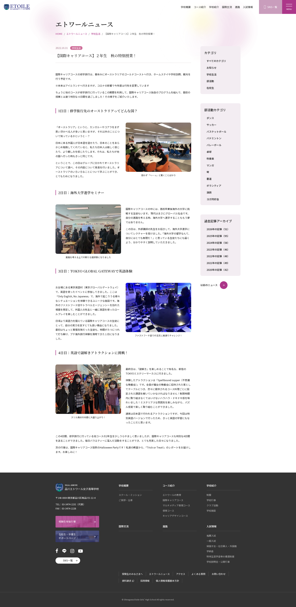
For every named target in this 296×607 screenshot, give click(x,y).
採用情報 (145, 580)
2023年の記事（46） (218, 249)
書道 (209, 179)
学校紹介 (214, 7)
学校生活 (95, 33)
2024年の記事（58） (218, 243)
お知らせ (211, 67)
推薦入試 (211, 535)
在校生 (210, 88)
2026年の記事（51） (218, 229)
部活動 (210, 81)
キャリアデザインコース (175, 515)
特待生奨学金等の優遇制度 (220, 556)
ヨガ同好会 (213, 199)
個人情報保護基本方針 (167, 580)
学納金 (210, 551)
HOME (59, 33)
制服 (209, 494)
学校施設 (211, 510)
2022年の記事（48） (218, 256)
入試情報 (248, 7)
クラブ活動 (212, 505)
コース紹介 (200, 7)
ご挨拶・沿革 (126, 500)
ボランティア (214, 185)
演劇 (209, 192)
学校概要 (186, 7)
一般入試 (211, 540)
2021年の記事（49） (218, 263)
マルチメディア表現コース (176, 505)
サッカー (211, 125)
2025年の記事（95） (218, 236)
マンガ (210, 165)
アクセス (180, 574)
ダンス (210, 118)
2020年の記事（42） (218, 270)
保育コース (168, 510)
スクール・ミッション (130, 494)
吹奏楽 (210, 158)
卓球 (209, 152)
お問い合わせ (219, 574)
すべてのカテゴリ (216, 61)
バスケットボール (216, 131)
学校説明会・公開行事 (218, 561)
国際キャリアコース (173, 500)
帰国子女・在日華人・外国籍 (222, 546)
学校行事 (211, 500)
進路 (237, 7)
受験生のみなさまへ (132, 574)
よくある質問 (198, 574)
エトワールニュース (76, 33)
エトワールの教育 (172, 494)
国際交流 (227, 7)
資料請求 (126, 580)
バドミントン (214, 138)
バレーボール (214, 145)
